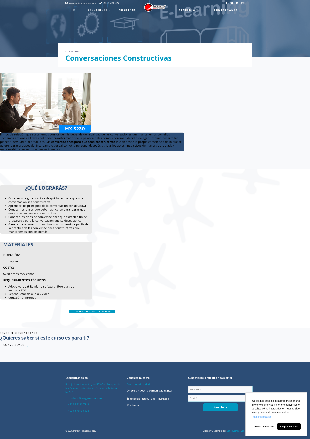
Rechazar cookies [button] (264, 426)
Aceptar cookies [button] (289, 426)
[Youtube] (232, 2)
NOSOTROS (127, 9)
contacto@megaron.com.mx (85, 398)
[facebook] (227, 2)
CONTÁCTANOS (226, 9)
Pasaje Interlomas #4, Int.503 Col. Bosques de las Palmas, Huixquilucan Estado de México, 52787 (92, 388)
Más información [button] (262, 416)
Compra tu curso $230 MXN (92, 311)
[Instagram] (242, 2)
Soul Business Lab (236, 430)
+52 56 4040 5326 (78, 411)
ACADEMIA (187, 9)
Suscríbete (220, 407)
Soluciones (98, 9)
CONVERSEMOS (13, 345)
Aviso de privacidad (138, 384)
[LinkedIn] (237, 2)
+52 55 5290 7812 (78, 404)
